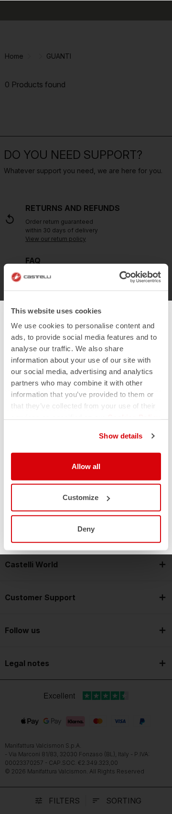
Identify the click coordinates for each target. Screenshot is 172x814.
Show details (120, 436)
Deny (86, 528)
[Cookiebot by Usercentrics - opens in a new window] (121, 277)
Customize (80, 497)
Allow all (86, 466)
